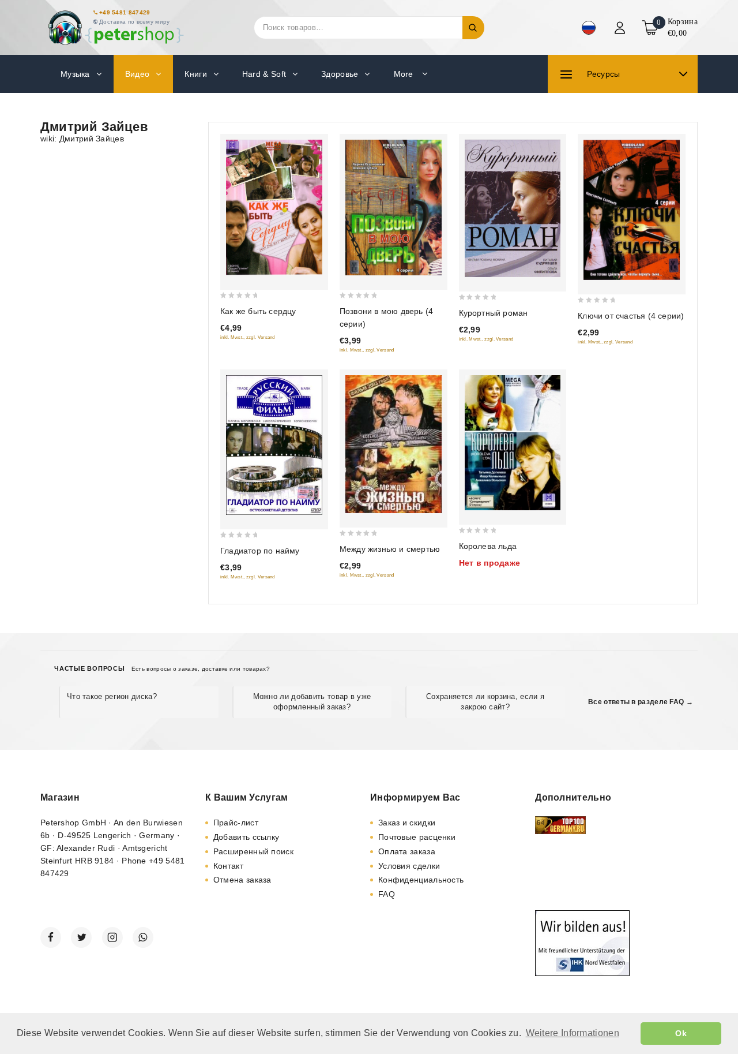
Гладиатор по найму (260, 550)
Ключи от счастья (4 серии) (631, 315)
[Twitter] (81, 937)
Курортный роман (493, 312)
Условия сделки (409, 865)
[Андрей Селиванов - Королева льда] (513, 442)
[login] (621, 27)
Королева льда (488, 546)
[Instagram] (112, 937)
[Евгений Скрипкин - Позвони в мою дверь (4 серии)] (393, 207)
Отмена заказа (242, 879)
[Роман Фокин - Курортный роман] (513, 208)
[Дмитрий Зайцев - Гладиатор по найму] (274, 445)
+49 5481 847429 (124, 12)
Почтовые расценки (416, 837)
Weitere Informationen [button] (572, 1033)
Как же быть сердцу (258, 311)
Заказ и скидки (406, 822)
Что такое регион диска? (112, 696)
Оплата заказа (406, 851)
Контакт (228, 865)
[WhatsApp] (143, 937)
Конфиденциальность (421, 879)
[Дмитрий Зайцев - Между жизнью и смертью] (393, 444)
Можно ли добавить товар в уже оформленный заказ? (312, 701)
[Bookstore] (115, 27)
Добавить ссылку (246, 837)
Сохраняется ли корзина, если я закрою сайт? (485, 701)
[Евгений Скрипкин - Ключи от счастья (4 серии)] (631, 210)
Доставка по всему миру (134, 21)
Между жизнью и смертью (390, 549)
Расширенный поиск (253, 851)
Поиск (473, 27)
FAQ (386, 894)
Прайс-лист (235, 822)
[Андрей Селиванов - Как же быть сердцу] (274, 207)
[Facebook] (50, 937)
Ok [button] (681, 1033)
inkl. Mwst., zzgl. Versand (247, 337)
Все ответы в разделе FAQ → (640, 702)
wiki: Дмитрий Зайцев (82, 138)
